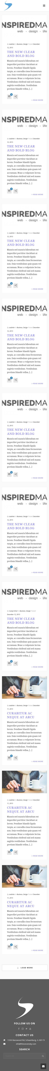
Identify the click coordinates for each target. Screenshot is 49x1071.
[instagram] (23, 1029)
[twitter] (26, 1029)
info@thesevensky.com (26, 1044)
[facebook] (19, 1029)
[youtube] (30, 1029)
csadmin (12, 44)
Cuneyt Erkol (13, 611)
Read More (38, 100)
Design (25, 44)
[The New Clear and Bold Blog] (24, 26)
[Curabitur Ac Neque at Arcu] (24, 687)
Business (19, 44)
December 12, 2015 (13, 614)
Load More (26, 968)
